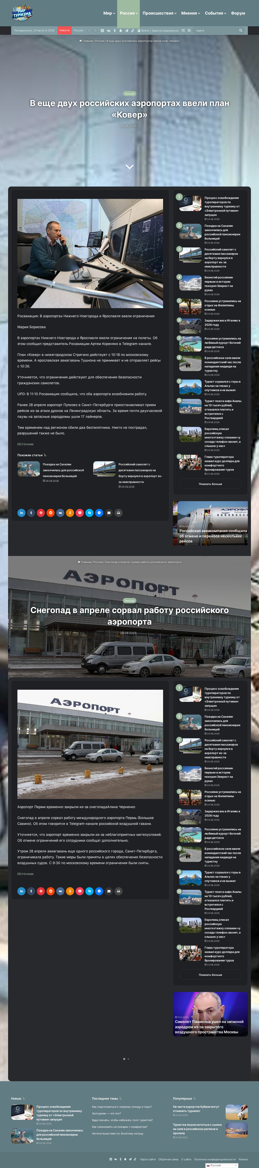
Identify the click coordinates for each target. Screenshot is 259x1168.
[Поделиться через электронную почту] (109, 513)
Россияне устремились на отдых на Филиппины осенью (223, 305)
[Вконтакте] (60, 513)
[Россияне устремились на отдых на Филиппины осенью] (190, 306)
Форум (238, 13)
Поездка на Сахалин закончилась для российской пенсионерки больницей (63, 470)
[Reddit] (51, 513)
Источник (25, 444)
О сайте (186, 1159)
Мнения (189, 13)
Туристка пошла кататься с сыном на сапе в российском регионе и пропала (197, 1129)
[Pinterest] (41, 513)
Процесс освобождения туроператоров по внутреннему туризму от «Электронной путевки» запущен (222, 206)
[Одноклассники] (70, 513)
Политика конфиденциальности (215, 1159)
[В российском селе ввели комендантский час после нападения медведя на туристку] (190, 363)
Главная (87, 40)
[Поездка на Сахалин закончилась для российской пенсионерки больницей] (29, 468)
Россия (127, 13)
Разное (243, 1159)
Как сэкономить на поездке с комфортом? (120, 1126)
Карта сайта (148, 1159)
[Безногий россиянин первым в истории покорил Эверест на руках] (190, 283)
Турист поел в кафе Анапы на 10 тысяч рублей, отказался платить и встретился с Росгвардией (223, 409)
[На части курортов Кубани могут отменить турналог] (237, 1112)
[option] (210, 523)
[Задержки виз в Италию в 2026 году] (190, 326)
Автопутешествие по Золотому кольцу (117, 1133)
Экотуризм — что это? (106, 1113)
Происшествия (158, 13)
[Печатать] (119, 513)
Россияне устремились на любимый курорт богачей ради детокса (223, 343)
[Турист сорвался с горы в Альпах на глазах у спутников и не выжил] (190, 387)
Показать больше (210, 484)
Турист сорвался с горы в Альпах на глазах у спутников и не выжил (223, 386)
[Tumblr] (31, 513)
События (214, 13)
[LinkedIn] (21, 513)
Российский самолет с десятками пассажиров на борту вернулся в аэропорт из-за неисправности (221, 258)
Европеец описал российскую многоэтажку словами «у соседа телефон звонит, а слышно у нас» (223, 437)
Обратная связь (168, 1159)
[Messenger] (99, 513)
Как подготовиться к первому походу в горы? (122, 1106)
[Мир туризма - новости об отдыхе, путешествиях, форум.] (22, 13)
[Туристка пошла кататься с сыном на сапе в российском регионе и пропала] (237, 1130)
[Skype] (89, 513)
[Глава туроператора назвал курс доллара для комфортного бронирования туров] (190, 462)
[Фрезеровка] (80, 513)
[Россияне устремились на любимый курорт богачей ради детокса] (190, 344)
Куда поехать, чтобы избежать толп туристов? (122, 1120)
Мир (107, 13)
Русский (215, 1165)
